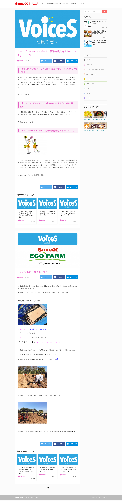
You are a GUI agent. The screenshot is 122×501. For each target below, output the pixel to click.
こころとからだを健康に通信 (95, 69)
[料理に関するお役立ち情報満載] (95, 122)
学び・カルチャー (91, 74)
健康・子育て (90, 84)
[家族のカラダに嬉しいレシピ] (95, 111)
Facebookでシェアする (59, 61)
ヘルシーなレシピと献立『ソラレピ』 (95, 119)
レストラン (89, 79)
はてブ (72, 61)
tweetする (46, 61)
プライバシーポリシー (32, 497)
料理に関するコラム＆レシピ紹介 (94, 130)
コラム (88, 93)
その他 (88, 98)
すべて (88, 60)
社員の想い (89, 64)
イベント (89, 88)
